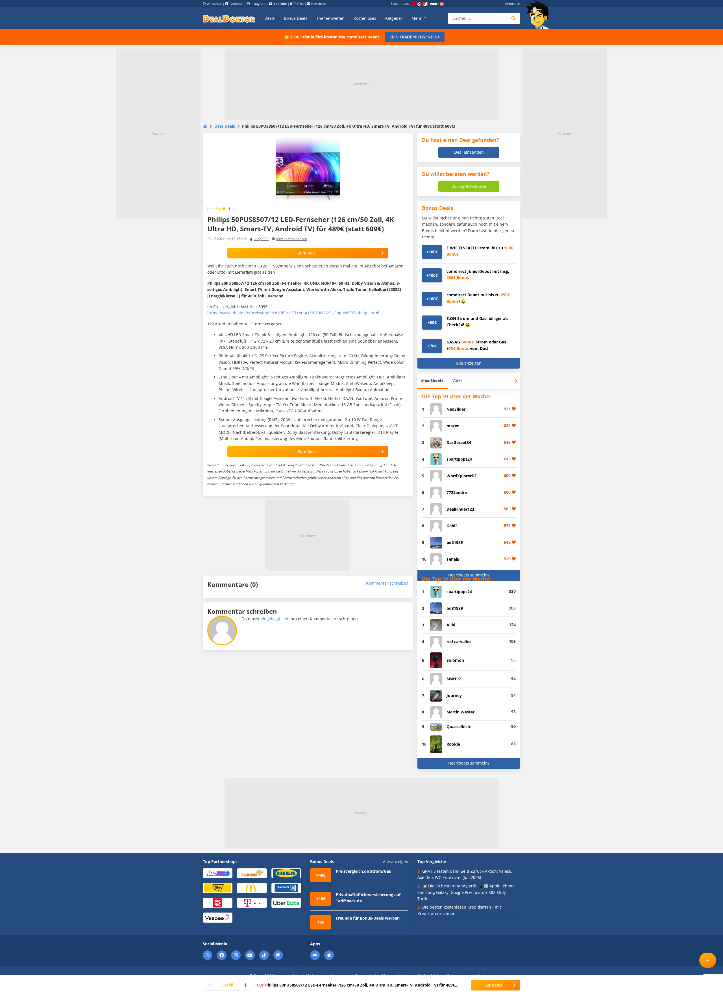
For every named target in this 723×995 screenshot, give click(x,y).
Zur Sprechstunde (469, 186)
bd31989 (455, 542)
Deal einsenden (469, 152)
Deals (269, 18)
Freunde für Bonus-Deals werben (368, 918)
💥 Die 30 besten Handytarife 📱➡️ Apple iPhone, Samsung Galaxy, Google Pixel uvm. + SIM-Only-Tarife (466, 892)
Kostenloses (365, 18)
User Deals (224, 126)
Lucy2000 (261, 238)
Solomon (455, 660)
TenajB (453, 559)
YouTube (280, 3)
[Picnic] (217, 902)
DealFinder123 (460, 509)
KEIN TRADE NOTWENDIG (413, 37)
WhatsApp (214, 3)
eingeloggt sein (275, 618)
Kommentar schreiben (387, 583)
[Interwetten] (217, 887)
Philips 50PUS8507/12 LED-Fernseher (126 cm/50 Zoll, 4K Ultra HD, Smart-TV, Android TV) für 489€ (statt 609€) (355, 985)
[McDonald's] (251, 887)
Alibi (451, 625)
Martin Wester (460, 712)
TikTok (299, 3)
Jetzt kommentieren (291, 238)
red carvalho (459, 641)
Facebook (236, 3)
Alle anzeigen (469, 363)
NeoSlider (456, 409)
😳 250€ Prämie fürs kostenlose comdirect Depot (331, 37)
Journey (454, 695)
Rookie (453, 744)
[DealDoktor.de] (229, 18)
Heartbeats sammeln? (468, 575)
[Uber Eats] (286, 902)
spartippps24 (459, 459)
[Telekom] (251, 902)
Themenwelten (330, 18)
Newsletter (319, 3)
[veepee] (217, 917)
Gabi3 (452, 525)
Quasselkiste (459, 726)
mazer (453, 425)
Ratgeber (393, 18)
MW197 (454, 679)
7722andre (457, 492)
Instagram (258, 3)
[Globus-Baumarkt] (251, 872)
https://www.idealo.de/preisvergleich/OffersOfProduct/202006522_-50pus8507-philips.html (293, 312)
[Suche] (513, 18)
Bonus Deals (295, 18)
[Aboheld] (217, 872)
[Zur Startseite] (539, 15)
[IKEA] (286, 872)
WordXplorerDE (462, 475)
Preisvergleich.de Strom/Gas (363, 871)
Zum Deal (307, 253)
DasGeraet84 (459, 442)
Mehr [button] (417, 18)
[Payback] (286, 887)
